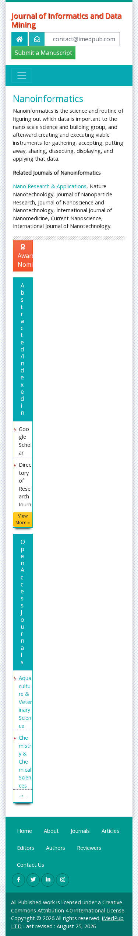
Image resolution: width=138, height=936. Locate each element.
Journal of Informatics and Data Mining (66, 20)
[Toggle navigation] (21, 75)
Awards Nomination (25, 260)
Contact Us (30, 864)
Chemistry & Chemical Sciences (25, 761)
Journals (80, 830)
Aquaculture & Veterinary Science (25, 701)
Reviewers (89, 847)
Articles (110, 830)
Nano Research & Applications (49, 186)
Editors (25, 847)
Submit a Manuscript (43, 53)
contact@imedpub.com (84, 39)
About (51, 830)
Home (24, 830)
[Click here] (18, 880)
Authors (55, 847)
